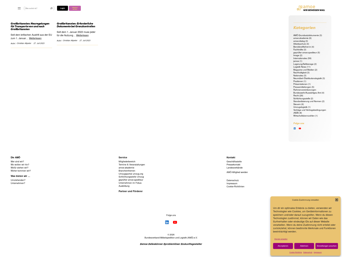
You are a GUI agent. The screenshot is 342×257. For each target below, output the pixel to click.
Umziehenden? (18, 180)
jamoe (296, 60)
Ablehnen (304, 246)
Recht (296, 95)
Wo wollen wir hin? (20, 164)
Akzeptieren (283, 246)
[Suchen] (51, 8)
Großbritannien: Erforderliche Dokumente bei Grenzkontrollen (76, 25)
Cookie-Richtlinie (295, 252)
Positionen (298, 81)
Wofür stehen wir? (19, 167)
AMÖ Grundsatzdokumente (306, 35)
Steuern (297, 104)
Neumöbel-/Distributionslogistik (307, 78)
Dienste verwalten (280, 239)
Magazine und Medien (303, 69)
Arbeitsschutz (299, 43)
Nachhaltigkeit (299, 72)
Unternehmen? (18, 183)
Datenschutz (307, 252)
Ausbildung (124, 185)
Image (296, 55)
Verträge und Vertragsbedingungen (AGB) (309, 111)
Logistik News (299, 66)
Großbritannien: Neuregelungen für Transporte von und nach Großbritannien (30, 27)
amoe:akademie (300, 37)
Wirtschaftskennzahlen (304, 115)
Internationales (300, 58)
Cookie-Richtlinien (235, 186)
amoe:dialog (299, 40)
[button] (336, 199)
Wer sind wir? (17, 161)
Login (62, 8)
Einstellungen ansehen (327, 246)
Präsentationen (300, 83)
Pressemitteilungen (302, 86)
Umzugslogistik (300, 106)
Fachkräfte (298, 49)
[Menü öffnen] (19, 8)
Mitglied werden (74, 8)
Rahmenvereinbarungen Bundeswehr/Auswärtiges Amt (307, 91)
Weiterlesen (35, 38)
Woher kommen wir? (21, 170)
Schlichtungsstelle (301, 98)
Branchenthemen (127, 170)
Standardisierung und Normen (307, 101)
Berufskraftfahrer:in (302, 46)
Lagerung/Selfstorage (303, 63)
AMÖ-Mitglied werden (237, 172)
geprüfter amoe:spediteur (305, 52)
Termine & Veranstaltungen (132, 164)
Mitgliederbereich (127, 161)
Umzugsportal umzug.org (131, 173)
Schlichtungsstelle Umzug (131, 176)
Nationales (298, 75)
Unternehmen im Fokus (130, 182)
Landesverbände (235, 167)
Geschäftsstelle (234, 161)
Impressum (318, 252)
